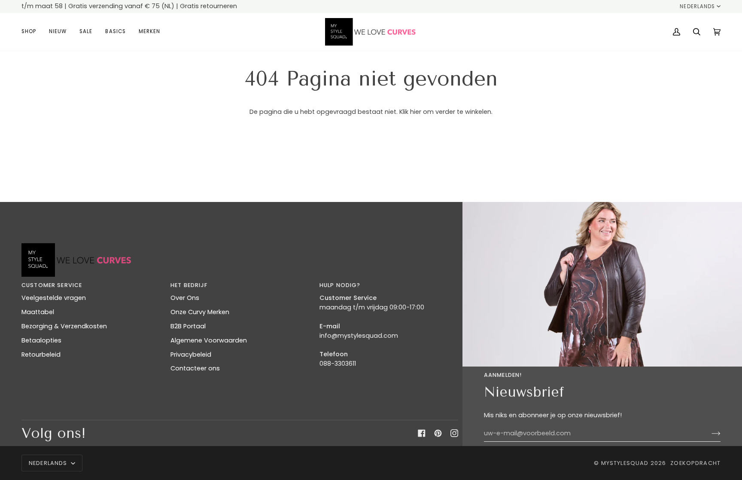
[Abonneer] (709, 433)
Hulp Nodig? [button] (340, 285)
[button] (32, 32)
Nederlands (697, 6)
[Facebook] (422, 433)
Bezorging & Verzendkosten (64, 326)
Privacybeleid (190, 354)
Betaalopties (41, 340)
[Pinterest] (438, 433)
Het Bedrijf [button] (189, 285)
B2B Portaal (188, 326)
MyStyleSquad (625, 463)
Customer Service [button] (51, 285)
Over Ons (184, 298)
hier (415, 111)
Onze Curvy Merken (199, 312)
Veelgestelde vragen (53, 298)
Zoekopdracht (695, 463)
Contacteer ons (195, 368)
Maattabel (37, 312)
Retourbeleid (41, 354)
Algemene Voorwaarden (208, 340)
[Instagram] (454, 433)
